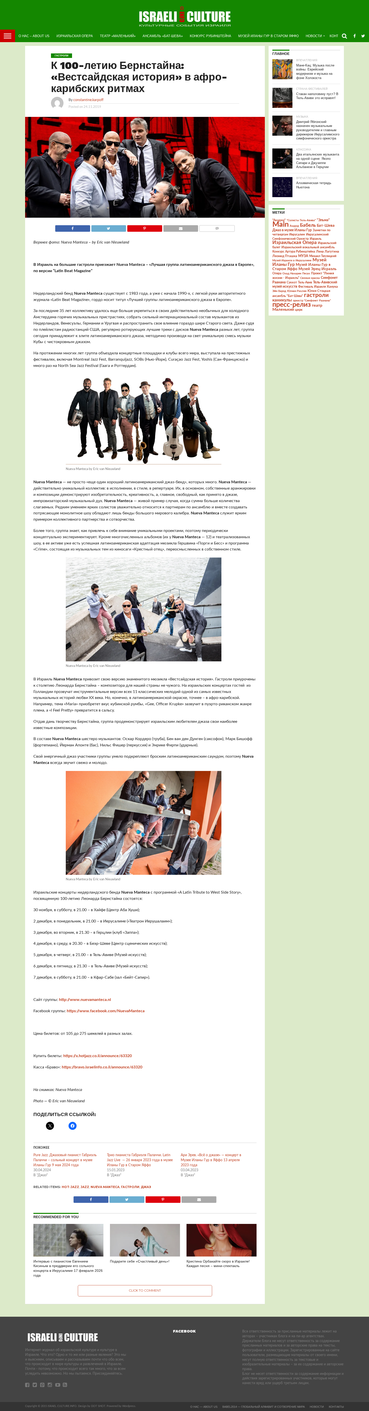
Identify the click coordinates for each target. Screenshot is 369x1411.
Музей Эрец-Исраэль (317, 269)
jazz (85, 1187)
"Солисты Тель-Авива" (301, 220)
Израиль (316, 238)
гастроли (130, 1187)
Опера (276, 273)
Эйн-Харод (279, 291)
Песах (306, 273)
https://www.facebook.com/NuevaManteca (106, 1011)
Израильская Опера (74, 36)
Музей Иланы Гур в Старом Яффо (268, 36)
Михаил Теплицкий (322, 256)
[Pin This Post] (144, 227)
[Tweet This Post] (108, 227)
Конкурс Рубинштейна (210, 36)
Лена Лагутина (327, 251)
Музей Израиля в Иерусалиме (292, 260)
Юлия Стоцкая (319, 291)
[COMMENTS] (217, 227)
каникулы (282, 300)
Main (280, 224)
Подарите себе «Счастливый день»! (139, 1261)
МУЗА (303, 256)
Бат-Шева (326, 225)
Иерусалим (297, 234)
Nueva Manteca (105, 1187)
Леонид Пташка (284, 256)
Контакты (336, 1406)
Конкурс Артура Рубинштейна (293, 251)
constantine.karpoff (88, 100)
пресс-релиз (291, 304)
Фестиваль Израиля (312, 286)
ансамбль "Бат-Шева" (287, 296)
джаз (146, 1187)
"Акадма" (279, 220)
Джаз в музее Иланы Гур (292, 230)
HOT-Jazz (70, 1187)
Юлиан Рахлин (296, 291)
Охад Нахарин (291, 273)
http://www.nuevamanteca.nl (85, 1000)
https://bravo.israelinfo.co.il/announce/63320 (102, 1067)
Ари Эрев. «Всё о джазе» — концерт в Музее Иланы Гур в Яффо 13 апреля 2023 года (211, 1160)
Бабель (308, 225)
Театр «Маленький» (118, 36)
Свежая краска (310, 278)
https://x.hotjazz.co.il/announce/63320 (97, 1056)
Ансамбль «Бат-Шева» (163, 36)
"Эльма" (323, 220)
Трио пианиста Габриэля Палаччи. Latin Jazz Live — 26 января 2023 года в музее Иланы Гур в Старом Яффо (140, 1160)
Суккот (292, 282)
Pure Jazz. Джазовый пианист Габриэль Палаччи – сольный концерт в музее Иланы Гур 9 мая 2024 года (65, 1160)
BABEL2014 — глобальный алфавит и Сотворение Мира (263, 1406)
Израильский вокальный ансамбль (308, 247)
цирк (298, 309)
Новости (314, 36)
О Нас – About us (34, 36)
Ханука (332, 286)
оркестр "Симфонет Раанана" (312, 300)
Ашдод (294, 225)
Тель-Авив (305, 282)
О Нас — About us (203, 1406)
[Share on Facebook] (72, 227)
